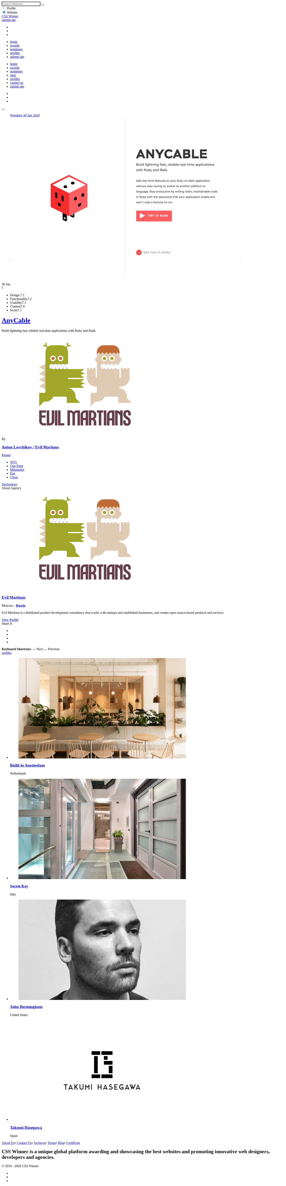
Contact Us (24, 1143)
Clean (14, 477)
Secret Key (19, 886)
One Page (16, 466)
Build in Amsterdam (27, 765)
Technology (9, 484)
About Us (8, 1143)
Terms (52, 1143)
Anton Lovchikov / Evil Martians (30, 447)
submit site (9, 20)
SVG (13, 462)
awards (14, 45)
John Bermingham (26, 1007)
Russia (6, 455)
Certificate (73, 1143)
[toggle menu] (3, 109)
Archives (39, 1143)
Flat (12, 473)
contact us (16, 82)
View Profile (10, 620)
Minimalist (17, 469)
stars (13, 75)
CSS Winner (10, 16)
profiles (15, 53)
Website (12, 12)
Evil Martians (13, 597)
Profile (11, 8)
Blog (61, 1143)
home (13, 41)
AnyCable (16, 320)
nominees (16, 49)
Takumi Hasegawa (26, 1127)
